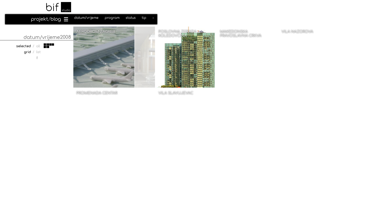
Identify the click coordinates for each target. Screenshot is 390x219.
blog (55, 19)
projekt (39, 19)
